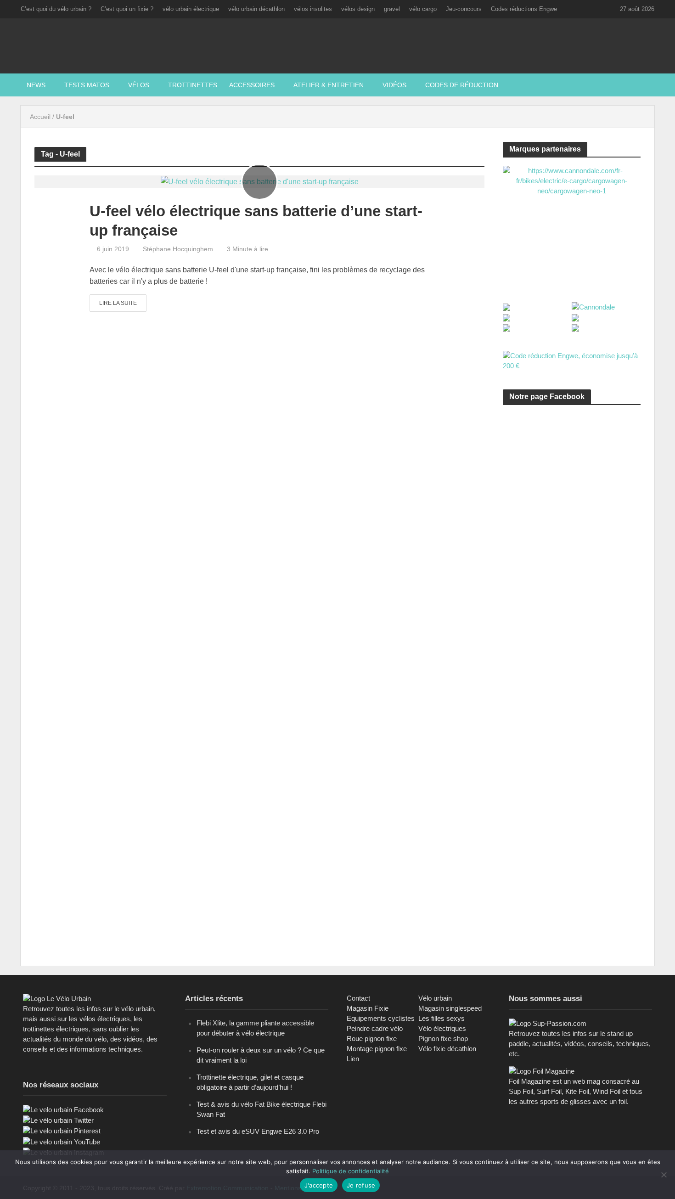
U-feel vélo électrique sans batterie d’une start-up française (256, 221)
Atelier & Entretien (328, 85)
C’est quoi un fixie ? (127, 9)
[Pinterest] (62, 1130)
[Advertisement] (572, 499)
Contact (358, 998)
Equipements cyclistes (381, 1018)
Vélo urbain (435, 998)
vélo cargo (423, 9)
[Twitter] (58, 1120)
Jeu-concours (464, 9)
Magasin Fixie (367, 1008)
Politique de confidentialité (350, 1171)
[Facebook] (63, 1109)
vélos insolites (313, 9)
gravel (392, 9)
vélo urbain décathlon (256, 9)
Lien (353, 1059)
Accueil (40, 116)
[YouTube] (61, 1141)
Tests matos (86, 85)
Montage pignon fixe (377, 1049)
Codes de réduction (461, 85)
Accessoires (252, 85)
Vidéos (394, 85)
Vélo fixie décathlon (447, 1049)
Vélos (138, 85)
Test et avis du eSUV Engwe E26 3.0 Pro (258, 1131)
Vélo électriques (442, 1028)
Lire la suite (118, 303)
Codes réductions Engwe (524, 9)
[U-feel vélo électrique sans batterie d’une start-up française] (260, 181)
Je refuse (361, 1185)
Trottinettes (192, 85)
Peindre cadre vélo (375, 1028)
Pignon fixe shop (443, 1038)
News (36, 85)
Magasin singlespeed (450, 1008)
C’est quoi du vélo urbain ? (56, 9)
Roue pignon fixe (372, 1038)
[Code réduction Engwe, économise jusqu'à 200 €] (572, 360)
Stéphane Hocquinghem (178, 249)
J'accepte (318, 1185)
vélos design (358, 9)
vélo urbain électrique (191, 9)
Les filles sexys (441, 1018)
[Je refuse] (663, 1174)
